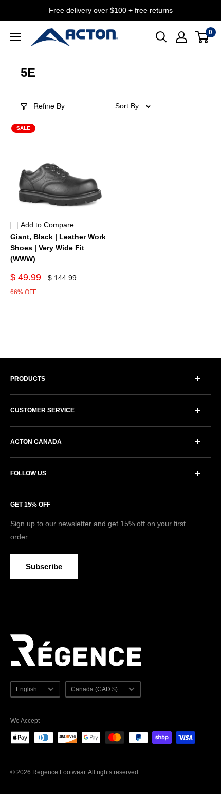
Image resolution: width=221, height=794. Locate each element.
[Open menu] (15, 37)
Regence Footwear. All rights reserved (85, 772)
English (26, 689)
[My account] (181, 37)
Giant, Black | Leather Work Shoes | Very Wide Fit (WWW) (58, 248)
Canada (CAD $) (94, 689)
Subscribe (44, 566)
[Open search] (161, 37)
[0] (202, 37)
